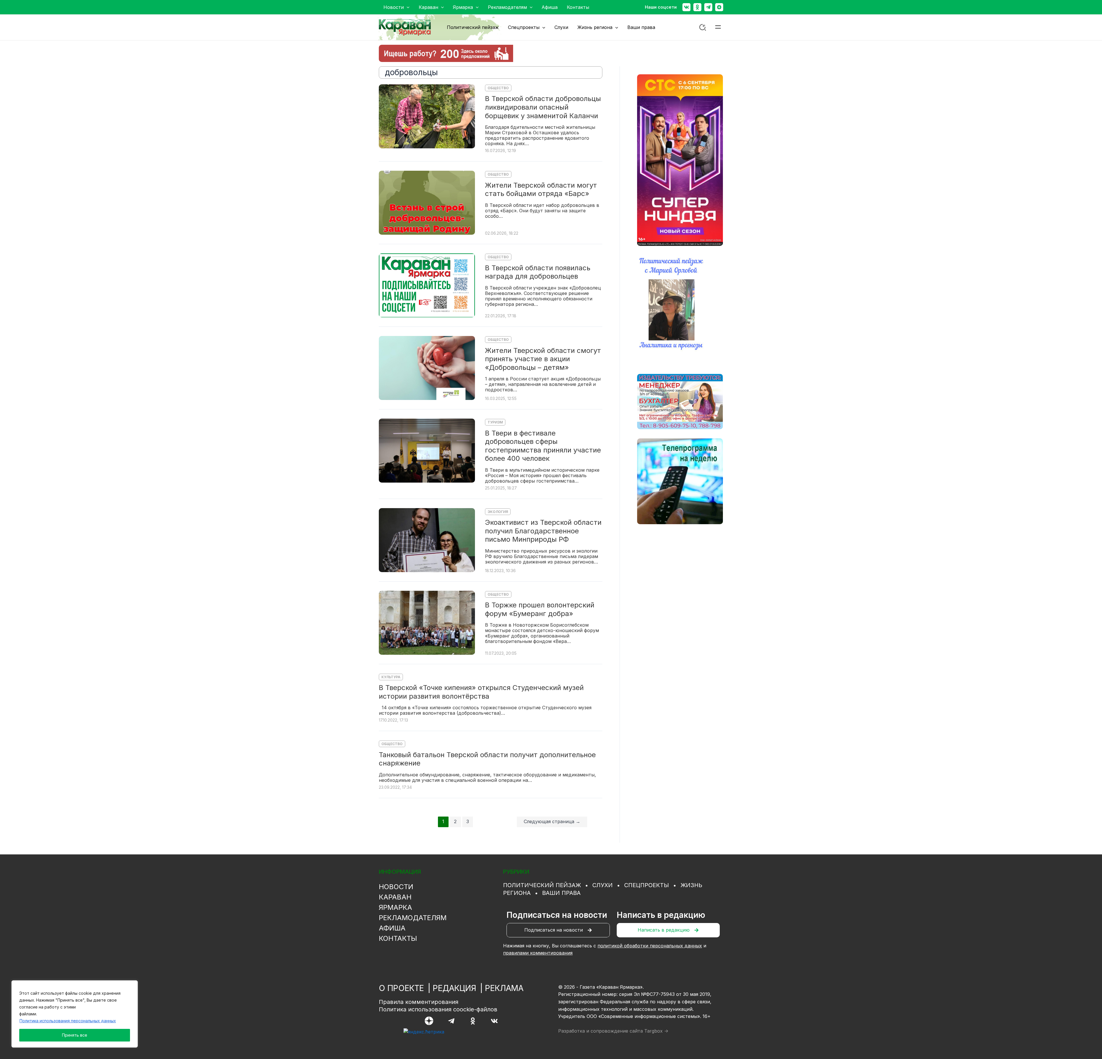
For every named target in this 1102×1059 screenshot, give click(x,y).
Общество (498, 88)
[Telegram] (708, 7)
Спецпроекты (646, 885)
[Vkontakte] (686, 7)
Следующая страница (552, 821)
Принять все (74, 1035)
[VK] (494, 1021)
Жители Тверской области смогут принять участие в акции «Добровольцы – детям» (543, 359)
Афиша (392, 928)
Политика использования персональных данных (68, 1020)
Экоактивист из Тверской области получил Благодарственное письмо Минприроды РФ (543, 530)
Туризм (495, 422)
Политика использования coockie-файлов (438, 1009)
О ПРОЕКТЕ (401, 988)
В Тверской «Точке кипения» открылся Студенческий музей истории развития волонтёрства (481, 691)
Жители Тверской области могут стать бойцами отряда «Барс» (541, 189)
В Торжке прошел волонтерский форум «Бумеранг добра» (539, 609)
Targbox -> (656, 1031)
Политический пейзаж (542, 885)
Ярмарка (395, 907)
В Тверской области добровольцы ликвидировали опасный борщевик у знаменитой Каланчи (543, 107)
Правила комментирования (418, 1001)
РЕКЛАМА (504, 988)
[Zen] (719, 7)
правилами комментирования (538, 953)
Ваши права (561, 892)
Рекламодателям (413, 918)
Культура (390, 677)
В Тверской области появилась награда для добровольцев (537, 272)
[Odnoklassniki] (697, 7)
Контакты (398, 938)
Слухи (602, 885)
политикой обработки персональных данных (649, 946)
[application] (407, 7)
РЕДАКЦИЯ (454, 988)
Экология (498, 512)
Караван (395, 897)
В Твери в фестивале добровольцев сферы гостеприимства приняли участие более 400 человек (543, 446)
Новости (396, 887)
